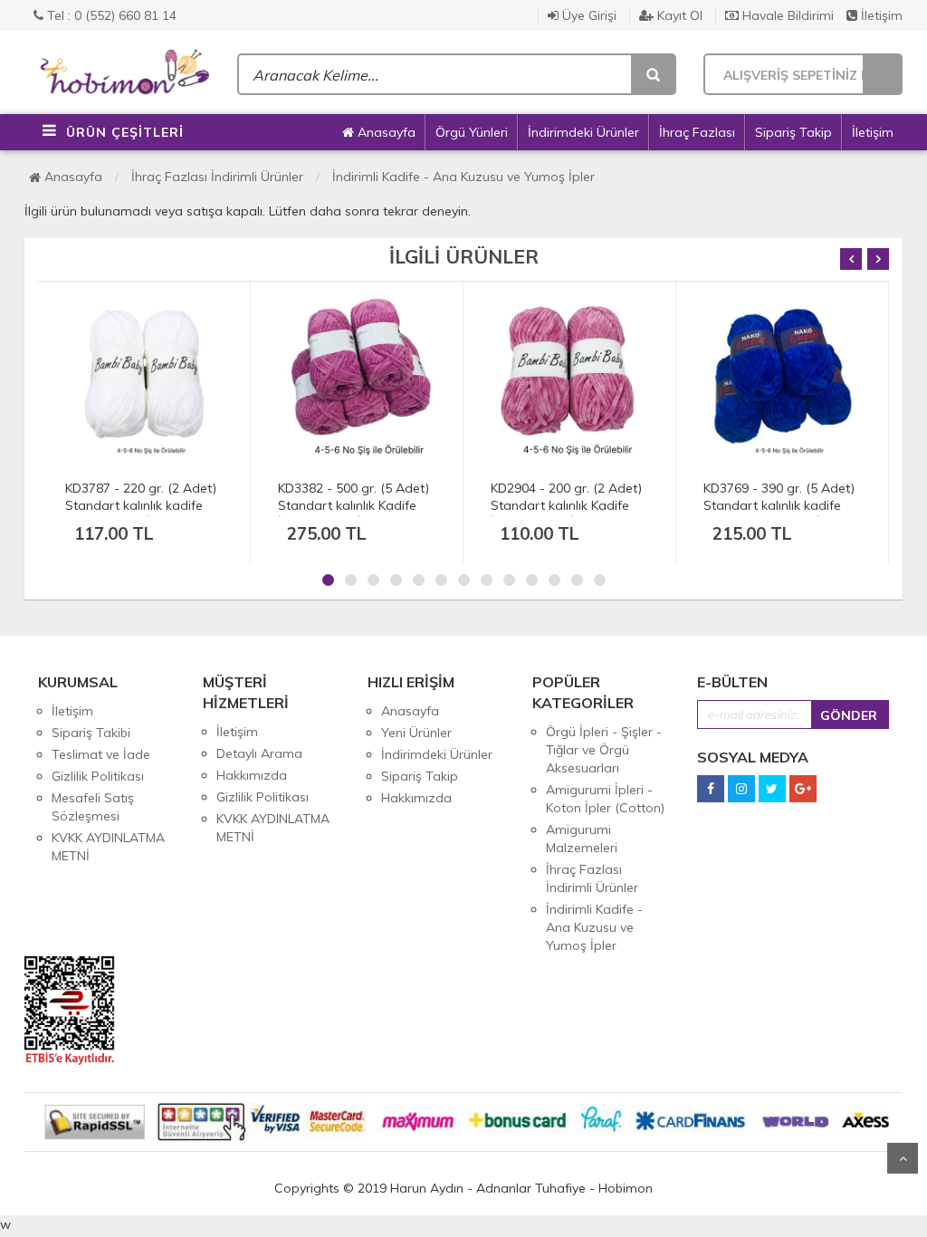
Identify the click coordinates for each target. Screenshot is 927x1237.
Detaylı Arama (259, 753)
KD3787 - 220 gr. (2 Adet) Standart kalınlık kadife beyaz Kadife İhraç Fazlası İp (144, 514)
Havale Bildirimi (786, 15)
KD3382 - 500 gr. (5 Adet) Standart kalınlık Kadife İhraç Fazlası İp (353, 505)
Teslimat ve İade (101, 754)
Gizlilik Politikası (98, 776)
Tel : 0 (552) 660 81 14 (110, 15)
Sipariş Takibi (91, 732)
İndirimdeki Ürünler (583, 132)
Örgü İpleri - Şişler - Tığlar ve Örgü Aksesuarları (604, 750)
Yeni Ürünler (416, 732)
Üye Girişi (587, 15)
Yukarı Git (902, 1158)
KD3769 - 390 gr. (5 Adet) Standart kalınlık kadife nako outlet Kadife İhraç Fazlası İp (779, 514)
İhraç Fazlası (697, 132)
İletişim (880, 15)
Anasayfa (385, 132)
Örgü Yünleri (471, 132)
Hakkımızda (251, 775)
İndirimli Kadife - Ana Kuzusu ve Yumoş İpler (463, 176)
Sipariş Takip (793, 132)
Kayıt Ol (678, 15)
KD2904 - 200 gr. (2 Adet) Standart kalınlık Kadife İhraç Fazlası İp (566, 505)
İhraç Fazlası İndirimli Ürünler (217, 176)
